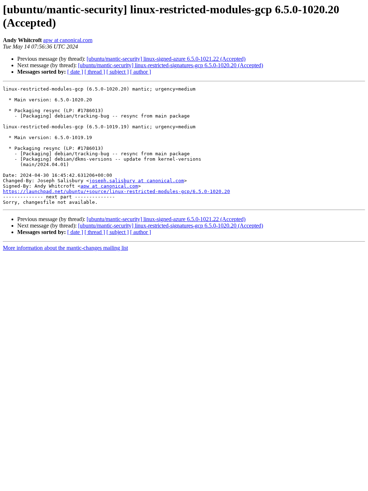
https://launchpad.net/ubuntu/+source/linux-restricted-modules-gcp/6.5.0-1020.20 (116, 191)
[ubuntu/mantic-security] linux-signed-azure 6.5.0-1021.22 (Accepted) (166, 59)
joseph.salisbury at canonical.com (136, 180)
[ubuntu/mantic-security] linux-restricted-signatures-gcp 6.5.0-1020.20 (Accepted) (170, 65)
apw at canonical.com (67, 40)
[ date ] (75, 72)
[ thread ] (94, 72)
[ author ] (140, 72)
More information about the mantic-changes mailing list (65, 248)
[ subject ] (117, 72)
